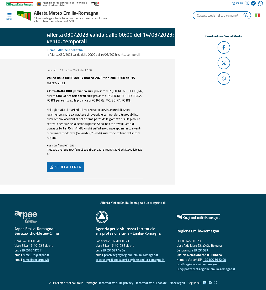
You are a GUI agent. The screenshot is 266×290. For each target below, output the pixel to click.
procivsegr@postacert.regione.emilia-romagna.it (130, 259)
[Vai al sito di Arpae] (52, 217)
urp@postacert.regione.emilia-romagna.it (206, 269)
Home (51, 50)
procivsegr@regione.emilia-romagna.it (131, 255)
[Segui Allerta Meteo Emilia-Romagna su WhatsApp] (260, 4)
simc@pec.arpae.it (36, 259)
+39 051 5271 (201, 250)
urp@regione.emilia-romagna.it (199, 264)
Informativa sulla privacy (116, 282)
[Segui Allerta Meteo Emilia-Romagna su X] (248, 3)
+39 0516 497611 (31, 250)
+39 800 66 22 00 (214, 259)
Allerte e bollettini (71, 50)
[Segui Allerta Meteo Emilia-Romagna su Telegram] (254, 4)
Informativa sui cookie (151, 282)
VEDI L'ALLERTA (67, 167)
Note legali (177, 282)
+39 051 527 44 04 (113, 250)
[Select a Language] (257, 15)
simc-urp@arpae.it (36, 255)
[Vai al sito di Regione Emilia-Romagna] (214, 217)
